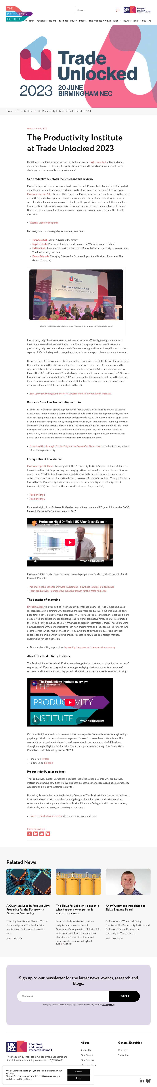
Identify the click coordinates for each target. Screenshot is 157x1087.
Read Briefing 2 (37, 499)
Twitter (45, 759)
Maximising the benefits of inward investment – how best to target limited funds (72, 587)
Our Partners (87, 1060)
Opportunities (88, 1065)
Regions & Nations (46, 20)
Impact (82, 20)
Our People (87, 1055)
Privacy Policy (108, 1004)
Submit (124, 996)
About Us (146, 20)
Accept (78, 1071)
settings (27, 1079)
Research (29, 20)
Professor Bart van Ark (38, 194)
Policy (73, 20)
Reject (78, 1078)
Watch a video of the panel (44, 222)
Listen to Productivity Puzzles (46, 816)
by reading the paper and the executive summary (89, 647)
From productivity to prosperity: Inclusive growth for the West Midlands (68, 591)
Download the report (65, 446)
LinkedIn (49, 763)
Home (9, 111)
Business (63, 20)
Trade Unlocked (97, 162)
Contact (122, 1050)
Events (117, 20)
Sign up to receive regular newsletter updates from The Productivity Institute (70, 393)
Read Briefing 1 (37, 495)
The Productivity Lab (100, 20)
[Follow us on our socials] (141, 1080)
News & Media (130, 20)
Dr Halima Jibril (35, 607)
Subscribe (123, 1055)
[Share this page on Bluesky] (47, 834)
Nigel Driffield (39, 244)
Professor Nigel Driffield (40, 466)
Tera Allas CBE (40, 240)
